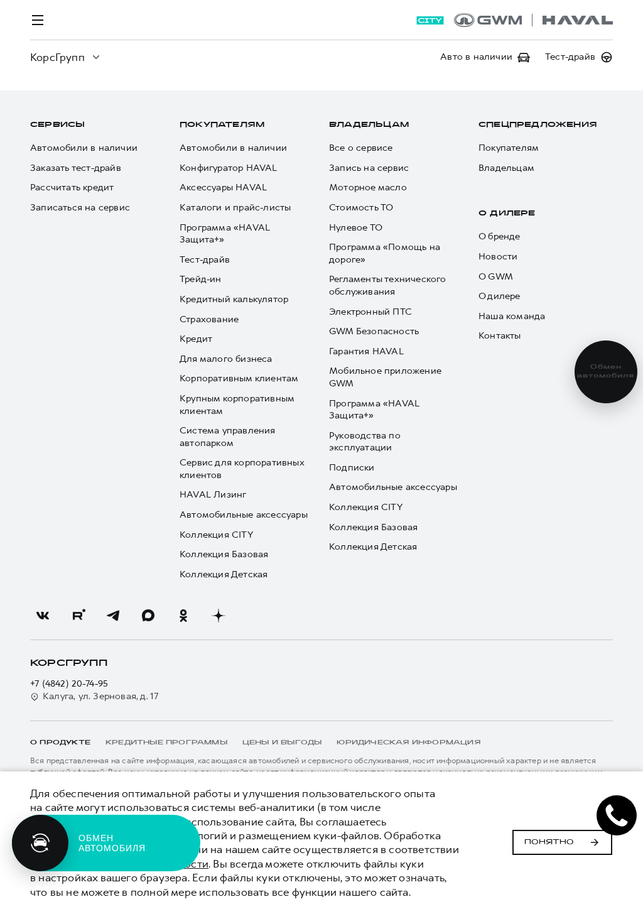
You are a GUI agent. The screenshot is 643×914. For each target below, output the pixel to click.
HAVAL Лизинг (213, 495)
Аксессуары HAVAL (223, 187)
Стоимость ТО (361, 208)
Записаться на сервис (80, 208)
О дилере (507, 213)
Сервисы (57, 125)
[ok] (183, 615)
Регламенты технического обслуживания (387, 285)
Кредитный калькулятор (234, 299)
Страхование (209, 319)
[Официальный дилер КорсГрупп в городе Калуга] (533, 20)
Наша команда (511, 316)
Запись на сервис (369, 168)
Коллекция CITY (216, 535)
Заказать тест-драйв (75, 168)
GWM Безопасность (374, 331)
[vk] (42, 615)
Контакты (499, 336)
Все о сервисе (361, 148)
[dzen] (218, 615)
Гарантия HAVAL (366, 351)
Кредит (196, 339)
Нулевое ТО (355, 228)
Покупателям (222, 125)
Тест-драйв (205, 260)
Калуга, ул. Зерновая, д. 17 (100, 696)
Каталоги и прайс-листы (235, 208)
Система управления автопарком (228, 437)
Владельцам (369, 125)
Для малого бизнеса (226, 359)
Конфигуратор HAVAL (229, 168)
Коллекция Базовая (224, 554)
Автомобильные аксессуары (244, 515)
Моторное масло (368, 187)
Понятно (549, 842)
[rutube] (77, 615)
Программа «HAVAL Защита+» (225, 234)
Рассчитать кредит (72, 187)
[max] (148, 615)
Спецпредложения (537, 125)
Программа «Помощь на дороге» (384, 253)
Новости (497, 257)
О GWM (495, 277)
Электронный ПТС (370, 312)
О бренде (499, 236)
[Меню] (37, 20)
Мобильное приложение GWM (385, 377)
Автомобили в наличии (84, 148)
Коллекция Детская (223, 574)
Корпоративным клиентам (239, 378)
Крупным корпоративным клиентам (237, 405)
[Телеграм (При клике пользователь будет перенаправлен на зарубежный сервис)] (113, 615)
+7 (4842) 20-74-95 (69, 684)
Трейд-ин (201, 279)
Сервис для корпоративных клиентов (242, 469)
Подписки (352, 468)
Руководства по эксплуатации (365, 442)
